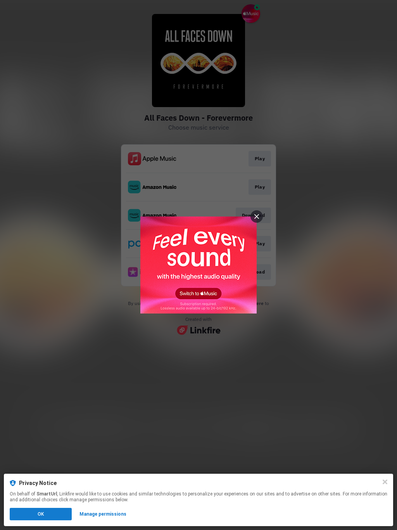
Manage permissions (102, 514)
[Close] (385, 482)
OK (41, 514)
